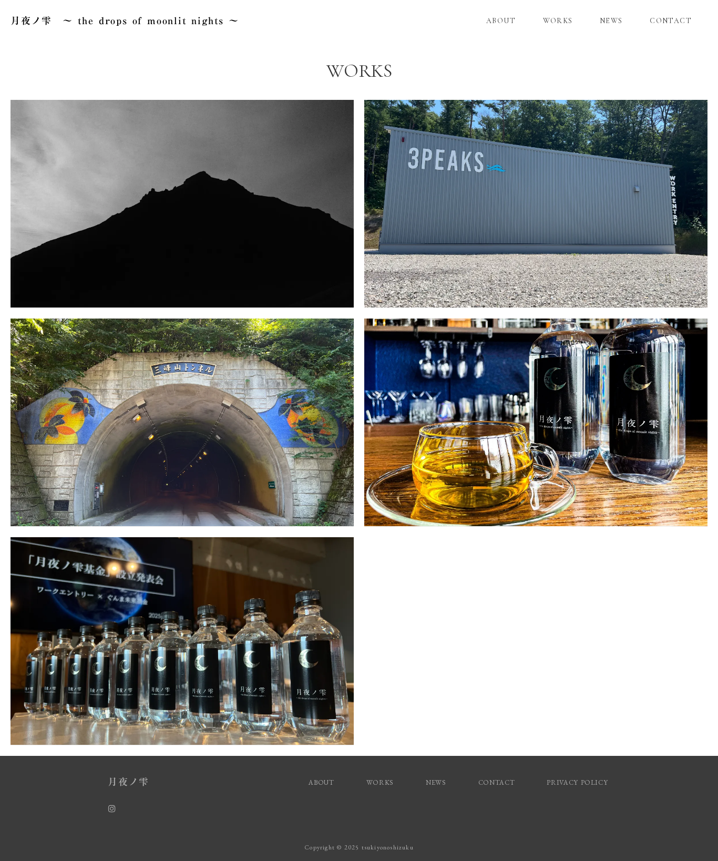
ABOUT (501, 20)
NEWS (611, 20)
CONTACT (671, 20)
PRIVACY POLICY (578, 782)
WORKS (558, 20)
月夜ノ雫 (128, 781)
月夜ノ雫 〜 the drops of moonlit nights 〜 (125, 20)
